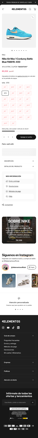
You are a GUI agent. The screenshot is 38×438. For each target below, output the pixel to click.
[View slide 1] (15, 309)
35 (5, 87)
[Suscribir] (32, 402)
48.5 (20, 117)
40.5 (12, 99)
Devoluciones (13, 186)
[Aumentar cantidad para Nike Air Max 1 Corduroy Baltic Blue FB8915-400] (12, 137)
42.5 (5, 105)
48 (13, 117)
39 (28, 93)
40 (5, 99)
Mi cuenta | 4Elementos (12, 353)
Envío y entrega (14, 181)
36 (20, 87)
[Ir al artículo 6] (24, 50)
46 (20, 111)
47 (27, 111)
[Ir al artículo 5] (21, 50)
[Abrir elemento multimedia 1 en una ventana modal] (32, 17)
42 (27, 99)
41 (20, 99)
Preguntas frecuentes (11, 340)
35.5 (12, 87)
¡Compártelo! (9, 205)
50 (13, 123)
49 (28, 117)
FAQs (10, 196)
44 (20, 105)
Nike (3, 55)
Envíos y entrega (10, 343)
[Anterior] (3, 2)
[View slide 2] (18, 309)
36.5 (28, 87)
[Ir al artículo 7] (26, 50)
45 (5, 111)
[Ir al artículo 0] (12, 50)
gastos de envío (23, 76)
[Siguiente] (35, 2)
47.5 (5, 117)
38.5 (20, 93)
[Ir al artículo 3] (16, 50)
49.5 (5, 123)
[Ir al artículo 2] (14, 50)
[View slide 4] (22, 309)
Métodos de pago (15, 191)
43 (13, 105)
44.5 (28, 105)
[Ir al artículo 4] (19, 50)
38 (13, 93)
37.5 (5, 93)
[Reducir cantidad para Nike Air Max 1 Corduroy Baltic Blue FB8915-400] (4, 137)
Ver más (19, 240)
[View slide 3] (20, 309)
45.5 (12, 111)
